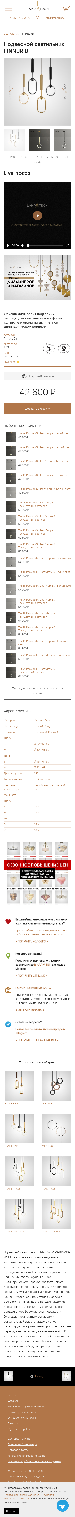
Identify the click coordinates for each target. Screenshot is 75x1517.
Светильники (12, 33)
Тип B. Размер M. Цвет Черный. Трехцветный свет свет (37, 631)
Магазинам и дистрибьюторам (27, 1406)
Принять (11, 1511)
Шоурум (13, 1400)
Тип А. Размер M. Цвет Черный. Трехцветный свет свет (37, 603)
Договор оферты (18, 1449)
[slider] (45, 245)
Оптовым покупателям (22, 1417)
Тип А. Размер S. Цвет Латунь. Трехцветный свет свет (36, 506)
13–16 (44, 156)
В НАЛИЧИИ (42, 964)
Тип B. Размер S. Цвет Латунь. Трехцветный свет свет (36, 534)
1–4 (20, 156)
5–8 (27, 156)
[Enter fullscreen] (67, 245)
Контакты (13, 1395)
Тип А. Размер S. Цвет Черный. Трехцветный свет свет (37, 520)
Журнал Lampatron (19, 1429)
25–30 (37, 161)
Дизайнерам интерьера (22, 1412)
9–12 (35, 156)
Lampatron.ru (18, 1470)
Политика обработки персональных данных (34, 1461)
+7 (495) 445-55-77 (20, 17)
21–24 (64, 156)
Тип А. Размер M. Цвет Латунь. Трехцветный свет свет (36, 672)
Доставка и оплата (19, 1438)
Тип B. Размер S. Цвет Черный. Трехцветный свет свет (37, 548)
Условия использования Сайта (26, 1455)
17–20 (54, 156)
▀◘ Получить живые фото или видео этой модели (37, 691)
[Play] (8, 245)
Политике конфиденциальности (22, 1494)
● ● (36, 1040)
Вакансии (14, 1423)
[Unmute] (23, 245)
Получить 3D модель (40, 376)
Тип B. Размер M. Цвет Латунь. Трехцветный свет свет (36, 617)
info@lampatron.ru (55, 17)
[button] (11, 92)
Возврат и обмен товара (22, 1444)
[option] (37, 92)
